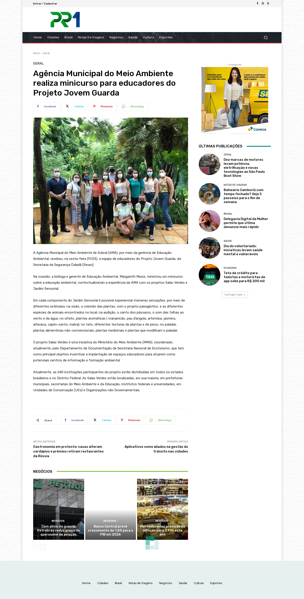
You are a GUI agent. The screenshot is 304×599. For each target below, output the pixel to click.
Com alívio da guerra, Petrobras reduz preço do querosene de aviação (58, 530)
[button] (265, 37)
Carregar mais (233, 294)
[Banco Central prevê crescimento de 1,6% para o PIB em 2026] (110, 509)
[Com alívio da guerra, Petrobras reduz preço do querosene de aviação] (58, 509)
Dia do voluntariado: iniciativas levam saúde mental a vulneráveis (243, 250)
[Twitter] (268, 3)
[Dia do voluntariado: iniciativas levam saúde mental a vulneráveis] (209, 248)
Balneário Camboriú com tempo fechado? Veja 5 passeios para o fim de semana (243, 196)
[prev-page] (36, 547)
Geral (46, 53)
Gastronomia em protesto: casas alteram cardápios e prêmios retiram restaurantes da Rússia (68, 451)
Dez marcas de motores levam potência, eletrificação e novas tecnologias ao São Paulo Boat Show (244, 168)
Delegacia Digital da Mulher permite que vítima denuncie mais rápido (246, 223)
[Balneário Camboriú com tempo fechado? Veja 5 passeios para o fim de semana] (209, 194)
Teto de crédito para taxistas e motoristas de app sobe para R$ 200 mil (244, 277)
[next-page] (43, 547)
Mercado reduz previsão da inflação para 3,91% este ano (162, 530)
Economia (230, 268)
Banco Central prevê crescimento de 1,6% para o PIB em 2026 (110, 530)
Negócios (58, 521)
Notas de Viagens (235, 185)
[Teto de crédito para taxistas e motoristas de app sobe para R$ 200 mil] (209, 275)
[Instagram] (262, 3)
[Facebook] (257, 3)
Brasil (228, 214)
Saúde (228, 241)
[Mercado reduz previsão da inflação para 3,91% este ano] (162, 509)
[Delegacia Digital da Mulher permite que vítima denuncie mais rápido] (209, 221)
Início (36, 53)
